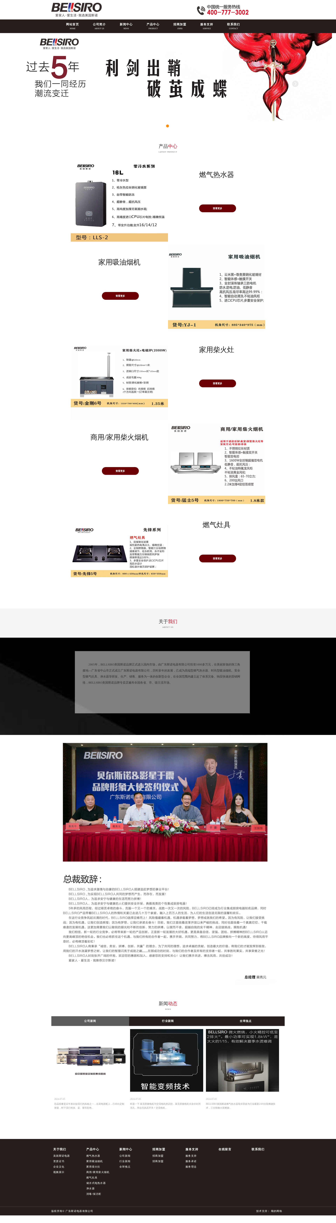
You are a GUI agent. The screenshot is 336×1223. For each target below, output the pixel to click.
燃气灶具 (91, 1177)
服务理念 (191, 1166)
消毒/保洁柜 (93, 1193)
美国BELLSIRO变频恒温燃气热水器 (107, 279)
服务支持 (191, 1155)
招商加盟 (158, 1155)
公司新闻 (124, 1155)
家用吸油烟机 (94, 1161)
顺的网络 (276, 1211)
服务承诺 (191, 1161)
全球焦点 (124, 1166)
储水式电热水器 (96, 1183)
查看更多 (217, 208)
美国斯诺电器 (61, 1155)
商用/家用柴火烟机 (98, 1172)
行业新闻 (124, 1161)
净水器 (90, 1188)
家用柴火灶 (93, 1166)
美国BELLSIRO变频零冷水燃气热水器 (206, 192)
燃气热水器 (93, 1155)
